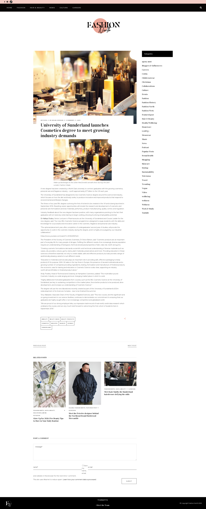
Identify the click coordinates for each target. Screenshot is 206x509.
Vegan (144, 188)
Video (144, 192)
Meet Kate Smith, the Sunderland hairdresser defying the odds (118, 393)
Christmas (146, 82)
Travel (144, 180)
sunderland (46, 327)
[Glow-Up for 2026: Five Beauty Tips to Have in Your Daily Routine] (49, 384)
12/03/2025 (131, 389)
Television (146, 176)
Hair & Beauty (50, 410)
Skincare (146, 164)
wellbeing (146, 196)
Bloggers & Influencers (152, 66)
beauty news (54, 319)
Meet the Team (103, 505)
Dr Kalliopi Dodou (47, 218)
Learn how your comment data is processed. (79, 480)
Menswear (146, 135)
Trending (146, 184)
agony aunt (147, 61)
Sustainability (148, 172)
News (144, 143)
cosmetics (45, 323)
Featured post (91, 408)
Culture (145, 90)
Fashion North (38, 410)
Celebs (71, 408)
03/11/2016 (44, 120)
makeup (62, 323)
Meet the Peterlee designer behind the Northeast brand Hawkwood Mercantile (84, 416)
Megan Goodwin (57, 120)
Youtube (145, 213)
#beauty (45, 319)
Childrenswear (148, 78)
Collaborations (148, 86)
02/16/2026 (36, 415)
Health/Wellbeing (40, 413)
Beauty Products (67, 319)
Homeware (146, 127)
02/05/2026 (72, 410)
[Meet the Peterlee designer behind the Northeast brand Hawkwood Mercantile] (85, 383)
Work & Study (148, 209)
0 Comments (70, 120)
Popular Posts (148, 151)
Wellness (145, 204)
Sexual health (147, 155)
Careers (145, 70)
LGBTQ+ (145, 131)
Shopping (146, 160)
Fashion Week (148, 110)
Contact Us (103, 500)
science (70, 323)
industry (54, 323)
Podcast (145, 147)
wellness (145, 200)
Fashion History (149, 102)
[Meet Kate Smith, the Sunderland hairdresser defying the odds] (120, 374)
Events (145, 94)
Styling (145, 168)
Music (144, 139)
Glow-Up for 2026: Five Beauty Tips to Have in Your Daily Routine (48, 419)
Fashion (145, 98)
